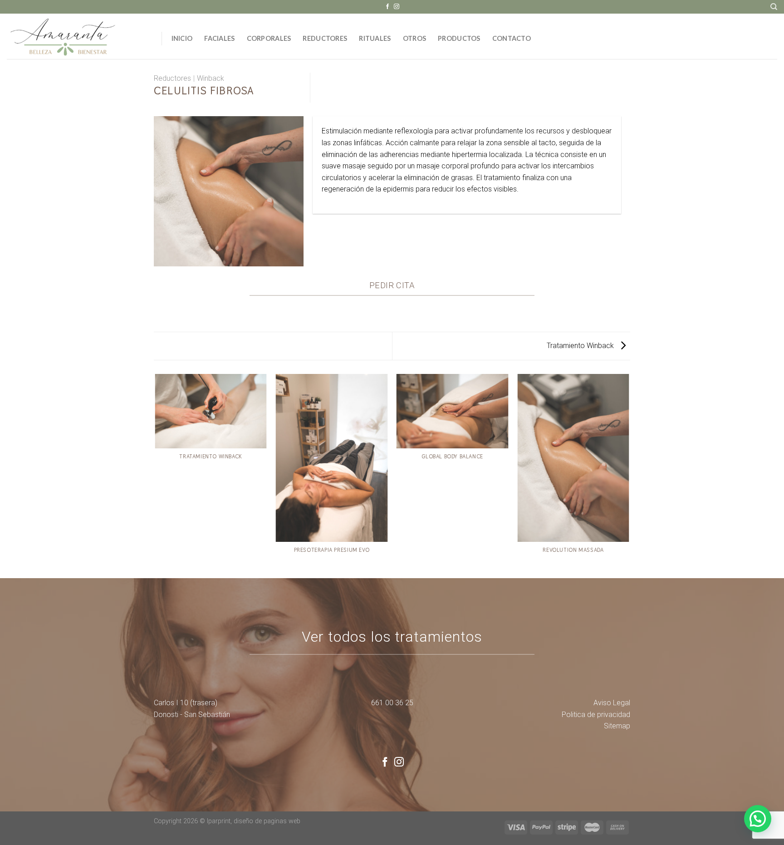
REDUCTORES (325, 38)
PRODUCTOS (459, 38)
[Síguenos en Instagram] (396, 7)
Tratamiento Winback (581, 345)
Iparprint (218, 821)
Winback (210, 78)
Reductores (172, 78)
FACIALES (219, 38)
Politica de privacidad (596, 714)
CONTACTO (511, 38)
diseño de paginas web (267, 821)
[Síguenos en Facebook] (387, 7)
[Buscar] (773, 6)
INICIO (182, 38)
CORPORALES (269, 38)
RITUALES (375, 38)
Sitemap (617, 726)
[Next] (629, 475)
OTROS (414, 38)
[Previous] (155, 475)
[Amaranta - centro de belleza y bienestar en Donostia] (77, 36)
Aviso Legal (611, 702)
